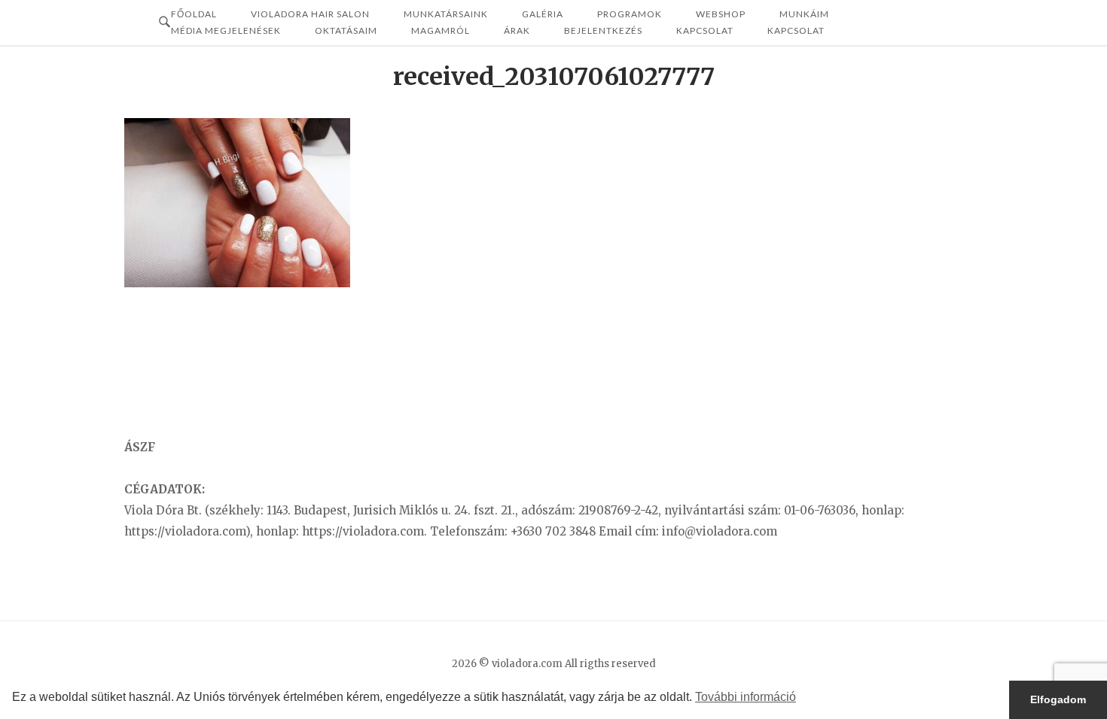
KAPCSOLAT (796, 30)
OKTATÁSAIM (346, 30)
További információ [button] (745, 696)
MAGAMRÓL (440, 30)
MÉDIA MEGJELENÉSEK (226, 30)
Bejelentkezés (603, 30)
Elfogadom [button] (1058, 699)
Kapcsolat (704, 30)
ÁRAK (517, 30)
